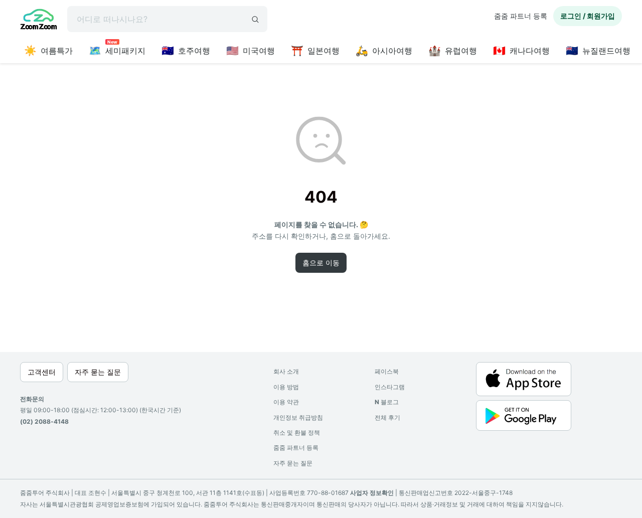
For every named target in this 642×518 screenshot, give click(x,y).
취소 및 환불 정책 (296, 432)
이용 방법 (286, 387)
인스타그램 (390, 387)
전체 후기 (387, 417)
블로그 (387, 402)
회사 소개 (286, 371)
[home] (38, 20)
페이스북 (387, 371)
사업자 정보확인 (372, 492)
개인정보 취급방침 (298, 417)
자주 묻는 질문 (292, 463)
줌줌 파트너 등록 (520, 16)
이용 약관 (286, 402)
